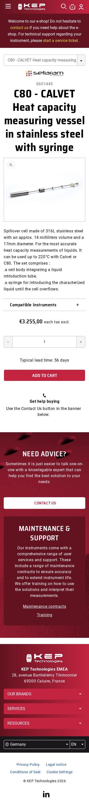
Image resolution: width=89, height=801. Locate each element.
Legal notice (56, 765)
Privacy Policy (28, 765)
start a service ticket (60, 40)
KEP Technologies (42, 781)
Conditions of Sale (25, 772)
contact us (19, 27)
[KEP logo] (31, 6)
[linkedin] (46, 794)
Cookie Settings (60, 772)
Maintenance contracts (44, 606)
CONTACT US (44, 503)
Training (44, 615)
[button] (8, 6)
